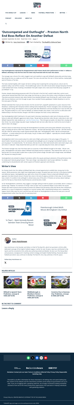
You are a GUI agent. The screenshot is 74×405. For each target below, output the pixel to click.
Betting (62, 13)
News (33, 13)
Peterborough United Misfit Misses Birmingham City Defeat (54, 208)
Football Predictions (46, 13)
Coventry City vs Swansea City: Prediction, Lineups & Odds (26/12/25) (60, 294)
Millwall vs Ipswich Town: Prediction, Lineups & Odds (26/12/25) (13, 294)
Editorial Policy (45, 372)
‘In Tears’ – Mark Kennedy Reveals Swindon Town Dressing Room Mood (19, 222)
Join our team (23, 372)
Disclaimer (10, 372)
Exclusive (18, 18)
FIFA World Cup (10, 13)
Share (34, 39)
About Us (28, 18)
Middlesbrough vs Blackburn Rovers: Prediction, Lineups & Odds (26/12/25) (35, 295)
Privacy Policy (55, 372)
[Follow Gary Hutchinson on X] (5, 263)
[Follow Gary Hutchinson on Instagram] (9, 263)
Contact (16, 372)
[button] (6, 23)
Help (40, 374)
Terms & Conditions (34, 372)
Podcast (8, 18)
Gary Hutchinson (19, 241)
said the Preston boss (32, 120)
